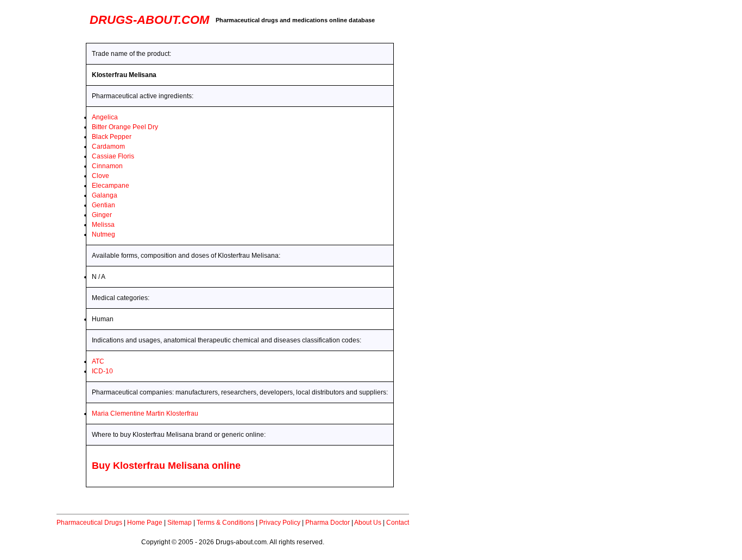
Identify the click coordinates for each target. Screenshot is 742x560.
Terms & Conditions (225, 522)
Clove (100, 176)
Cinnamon (107, 166)
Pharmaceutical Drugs (89, 522)
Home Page (144, 522)
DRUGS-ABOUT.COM (149, 20)
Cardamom (108, 146)
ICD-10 (102, 371)
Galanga (104, 195)
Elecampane (110, 185)
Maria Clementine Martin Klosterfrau (145, 413)
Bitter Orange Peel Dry (125, 127)
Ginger (102, 215)
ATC (98, 361)
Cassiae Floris (113, 156)
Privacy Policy (279, 522)
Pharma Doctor (327, 522)
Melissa (103, 224)
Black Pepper (111, 137)
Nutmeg (103, 234)
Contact (397, 522)
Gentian (103, 205)
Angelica (105, 117)
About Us (367, 522)
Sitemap (179, 522)
